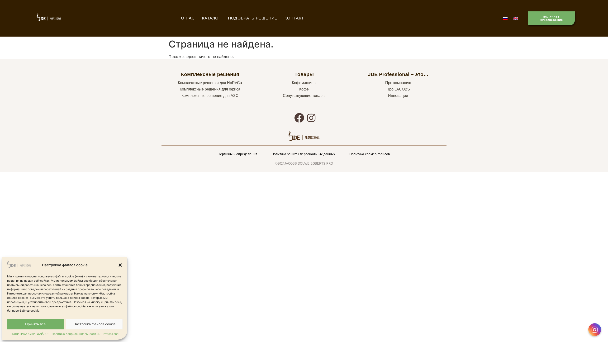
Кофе (304, 89)
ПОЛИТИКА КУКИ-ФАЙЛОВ (30, 334)
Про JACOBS (398, 89)
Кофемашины (304, 83)
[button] (120, 265)
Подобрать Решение (252, 18)
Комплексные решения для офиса (210, 89)
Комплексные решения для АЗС (209, 96)
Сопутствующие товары (304, 96)
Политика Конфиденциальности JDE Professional (85, 334)
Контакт (294, 18)
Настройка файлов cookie (94, 324)
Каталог (211, 18)
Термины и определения (237, 154)
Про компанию (398, 83)
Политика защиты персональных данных (303, 154)
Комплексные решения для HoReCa (210, 83)
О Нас (188, 18)
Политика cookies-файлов (369, 154)
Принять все (35, 324)
